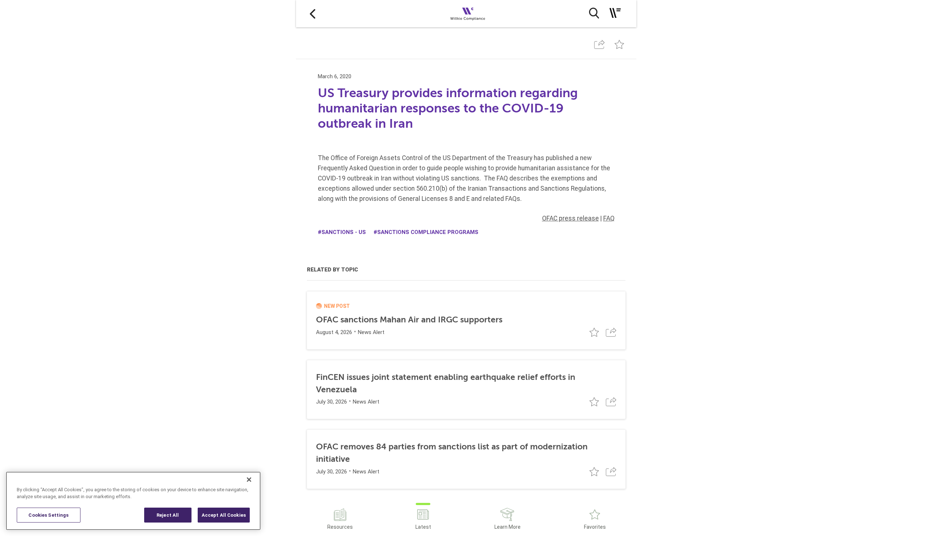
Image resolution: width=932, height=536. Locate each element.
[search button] (594, 13)
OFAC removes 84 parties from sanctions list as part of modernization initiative (452, 453)
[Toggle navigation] (615, 13)
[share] (599, 44)
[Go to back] (312, 13)
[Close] (249, 480)
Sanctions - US (343, 232)
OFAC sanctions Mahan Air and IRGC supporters (409, 319)
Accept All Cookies (224, 515)
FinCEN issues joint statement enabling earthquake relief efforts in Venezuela (445, 383)
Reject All (168, 515)
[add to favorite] (619, 44)
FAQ (609, 218)
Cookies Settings (48, 515)
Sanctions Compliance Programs (427, 232)
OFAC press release (570, 218)
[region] (133, 501)
